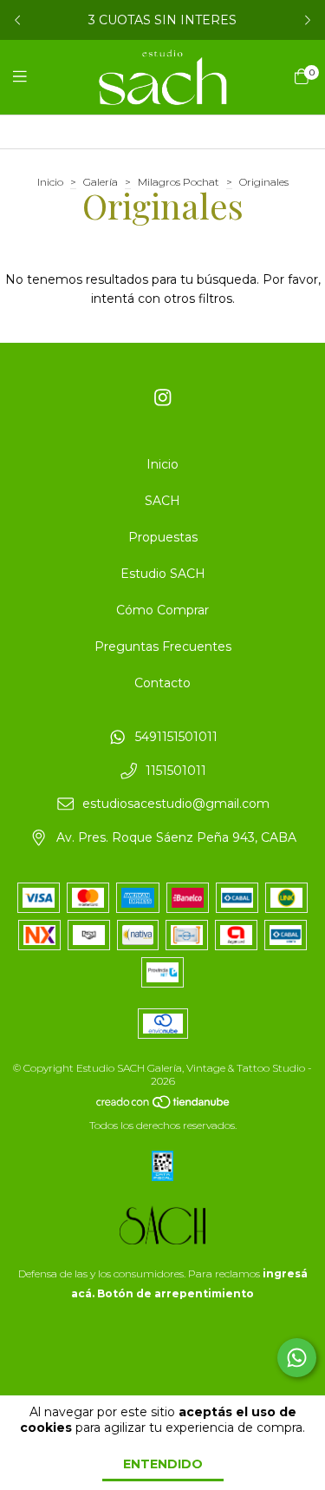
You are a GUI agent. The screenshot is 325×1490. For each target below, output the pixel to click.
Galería (100, 181)
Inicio (50, 181)
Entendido (163, 1464)
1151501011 (176, 770)
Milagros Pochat (178, 181)
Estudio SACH (162, 573)
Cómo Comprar (162, 610)
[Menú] (30, 77)
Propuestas (163, 537)
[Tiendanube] (163, 1105)
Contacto (162, 683)
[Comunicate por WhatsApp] (296, 1357)
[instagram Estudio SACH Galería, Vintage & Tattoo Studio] (162, 397)
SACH (162, 501)
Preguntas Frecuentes (162, 646)
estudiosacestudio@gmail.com (176, 804)
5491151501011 (176, 737)
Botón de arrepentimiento (175, 1293)
